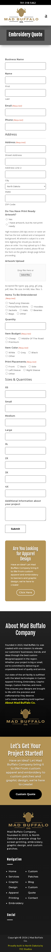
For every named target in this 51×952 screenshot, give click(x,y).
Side (34, 366)
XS (6, 387)
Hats (25, 310)
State (8, 191)
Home (12, 871)
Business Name (14, 59)
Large (8, 430)
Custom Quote (25, 794)
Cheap (12, 338)
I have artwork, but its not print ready (25, 224)
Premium (13, 342)
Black (34, 352)
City (7, 180)
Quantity (10, 319)
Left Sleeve (14, 370)
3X (6, 472)
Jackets (12, 310)
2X (6, 458)
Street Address (13, 155)
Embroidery (16, 903)
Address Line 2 (13, 167)
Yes (10, 219)
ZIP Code (10, 204)
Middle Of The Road (32, 338)
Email (13, 105)
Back (23, 366)
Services (14, 876)
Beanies (37, 310)
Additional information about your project (23, 503)
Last (7, 99)
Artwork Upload (14, 261)
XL (6, 444)
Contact (33, 897)
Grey (23, 352)
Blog (31, 882)
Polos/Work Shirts (18, 306)
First (7, 86)
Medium (10, 416)
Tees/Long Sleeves (18, 303)
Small (8, 401)
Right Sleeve (33, 370)
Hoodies (38, 306)
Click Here (25, 592)
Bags (11, 313)
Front (11, 366)
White (11, 352)
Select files (25, 275)
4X (6, 486)
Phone (14, 120)
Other (23, 313)
